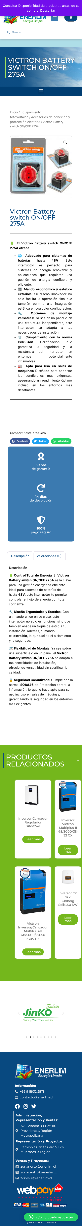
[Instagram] (25, 1106)
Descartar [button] (47, 10)
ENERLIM (14, 43)
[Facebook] (17, 1106)
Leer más (33, 839)
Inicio (14, 112)
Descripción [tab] (20, 556)
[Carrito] (70, 17)
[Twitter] (33, 1106)
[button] (54, 17)
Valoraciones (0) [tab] (49, 556)
